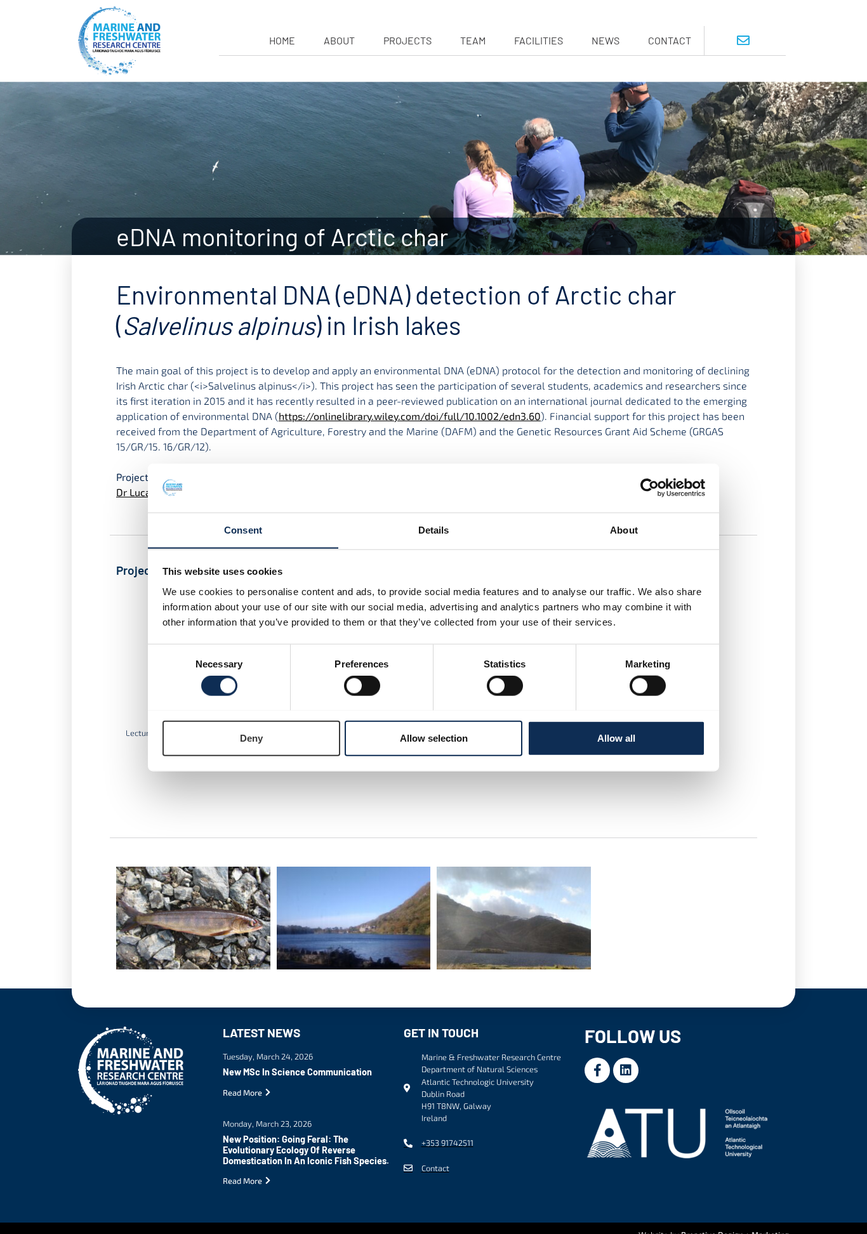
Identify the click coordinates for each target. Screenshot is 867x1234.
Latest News (261, 1032)
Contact (669, 40)
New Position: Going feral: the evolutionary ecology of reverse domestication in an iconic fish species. (306, 1150)
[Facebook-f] (597, 1070)
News (605, 40)
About (339, 40)
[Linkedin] (626, 1070)
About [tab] (624, 529)
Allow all (616, 737)
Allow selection (434, 737)
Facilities (538, 40)
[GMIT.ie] (680, 1131)
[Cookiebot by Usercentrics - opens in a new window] (649, 487)
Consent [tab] (243, 529)
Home (282, 40)
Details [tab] (433, 529)
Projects (407, 40)
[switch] (362, 685)
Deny (251, 737)
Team (473, 40)
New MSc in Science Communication (297, 1072)
